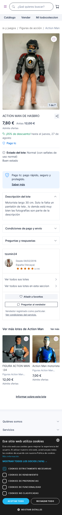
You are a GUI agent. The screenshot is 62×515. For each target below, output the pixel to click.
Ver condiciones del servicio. (21, 314)
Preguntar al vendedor (33, 304)
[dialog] (31, 475)
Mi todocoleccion (47, 17)
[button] (31, 197)
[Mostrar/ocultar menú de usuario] (4, 6)
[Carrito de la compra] (57, 6)
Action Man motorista (46, 366)
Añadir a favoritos (33, 296)
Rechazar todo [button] (45, 501)
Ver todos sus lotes (17, 279)
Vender (25, 17)
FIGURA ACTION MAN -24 (16, 368)
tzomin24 (11, 254)
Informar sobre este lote (31, 396)
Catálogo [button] (10, 17)
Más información (10, 456)
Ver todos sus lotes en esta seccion (27, 286)
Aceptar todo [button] (16, 501)
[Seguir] (54, 39)
